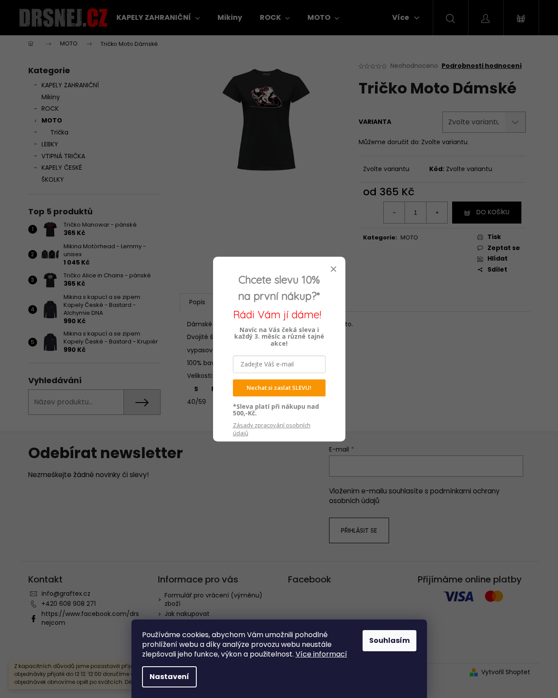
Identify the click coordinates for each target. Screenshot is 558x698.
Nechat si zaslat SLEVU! (279, 388)
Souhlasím (389, 640)
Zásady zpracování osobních (272, 429)
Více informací (321, 654)
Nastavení (169, 677)
